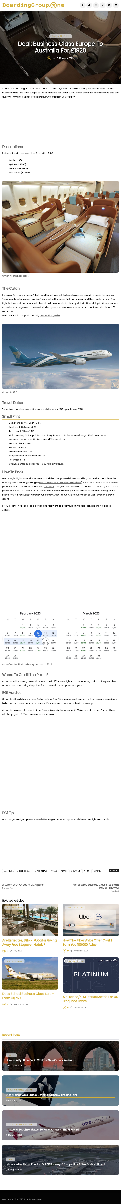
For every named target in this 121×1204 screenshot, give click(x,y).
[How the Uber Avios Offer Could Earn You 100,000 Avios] (91, 920)
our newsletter (39, 819)
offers (64, 871)
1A (54, 58)
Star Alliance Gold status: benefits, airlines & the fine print (41, 1095)
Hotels (11, 1055)
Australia (9, 871)
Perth (88, 871)
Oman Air (76, 871)
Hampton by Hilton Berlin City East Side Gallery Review (39, 1060)
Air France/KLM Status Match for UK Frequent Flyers (90, 999)
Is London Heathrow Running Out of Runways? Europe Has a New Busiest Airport (55, 1164)
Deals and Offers (60, 36)
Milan (54, 871)
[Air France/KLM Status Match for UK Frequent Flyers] (91, 974)
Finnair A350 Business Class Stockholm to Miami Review (96, 887)
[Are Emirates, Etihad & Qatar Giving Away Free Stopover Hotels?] (30, 920)
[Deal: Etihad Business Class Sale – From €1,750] (30, 973)
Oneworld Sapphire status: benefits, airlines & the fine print (42, 1129)
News (10, 1159)
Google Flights (15, 478)
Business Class (25, 871)
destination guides (50, 315)
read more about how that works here (60, 482)
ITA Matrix (49, 486)
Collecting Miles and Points (21, 1090)
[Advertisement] (60, 122)
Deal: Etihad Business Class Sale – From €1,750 (28, 995)
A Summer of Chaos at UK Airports (23, 886)
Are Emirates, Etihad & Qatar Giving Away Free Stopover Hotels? (29, 942)
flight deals (42, 871)
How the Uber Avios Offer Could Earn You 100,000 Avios (87, 942)
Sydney (98, 871)
